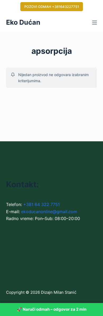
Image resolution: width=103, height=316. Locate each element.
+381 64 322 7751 (41, 204)
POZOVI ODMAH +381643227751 (51, 7)
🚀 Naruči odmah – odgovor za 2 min (51, 309)
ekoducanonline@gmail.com (49, 211)
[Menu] (94, 22)
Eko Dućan (23, 22)
